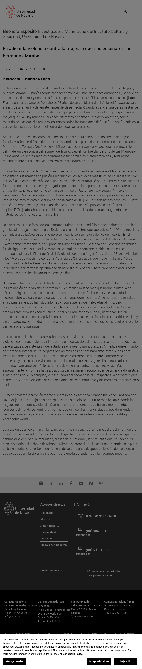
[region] (71, 651)
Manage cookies (14, 661)
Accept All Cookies (99, 661)
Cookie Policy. (75, 654)
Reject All (125, 661)
